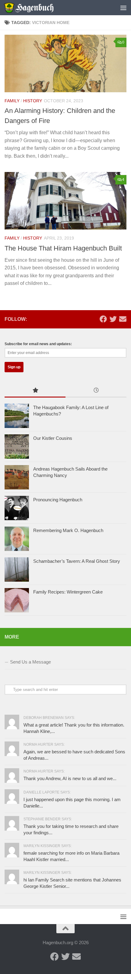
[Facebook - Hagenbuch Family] (103, 319)
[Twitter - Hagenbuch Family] (113, 319)
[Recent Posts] (96, 391)
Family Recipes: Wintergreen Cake (68, 591)
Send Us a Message (30, 661)
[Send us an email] (122, 319)
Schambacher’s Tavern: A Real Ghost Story (76, 561)
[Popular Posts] (35, 391)
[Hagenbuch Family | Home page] (37, 7)
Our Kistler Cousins (52, 438)
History (32, 100)
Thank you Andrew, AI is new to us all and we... (69, 778)
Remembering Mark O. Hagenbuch (68, 530)
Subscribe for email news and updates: (38, 344)
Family (12, 100)
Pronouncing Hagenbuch (57, 499)
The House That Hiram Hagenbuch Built (63, 248)
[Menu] (123, 7)
